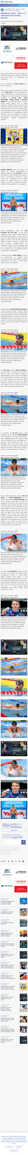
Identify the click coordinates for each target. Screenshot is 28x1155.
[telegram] (23, 861)
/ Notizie (17, 9)
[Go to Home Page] (14, 9)
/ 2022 (9, 10)
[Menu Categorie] (26, 1)
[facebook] (8, 861)
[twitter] (16, 861)
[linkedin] (19, 861)
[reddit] (12, 861)
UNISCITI (14, 830)
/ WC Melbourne (15, 10)
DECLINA (18, 1146)
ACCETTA (9, 1146)
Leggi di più (14, 1150)
